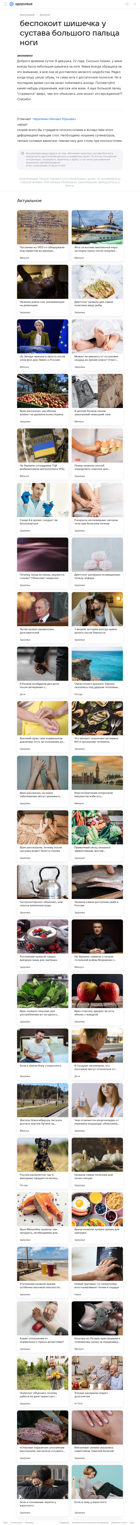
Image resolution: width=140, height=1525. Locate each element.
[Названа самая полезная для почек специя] (97, 1163)
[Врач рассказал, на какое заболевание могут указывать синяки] (42, 781)
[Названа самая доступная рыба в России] (97, 890)
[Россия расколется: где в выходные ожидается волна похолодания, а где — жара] (42, 1163)
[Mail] (12, 4)
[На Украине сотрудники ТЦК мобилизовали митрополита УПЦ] (42, 454)
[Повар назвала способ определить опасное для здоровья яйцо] (97, 454)
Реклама (29, 1522)
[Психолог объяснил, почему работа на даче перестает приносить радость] (42, 1381)
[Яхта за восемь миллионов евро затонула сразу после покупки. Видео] (97, 235)
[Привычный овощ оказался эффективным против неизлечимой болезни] (97, 835)
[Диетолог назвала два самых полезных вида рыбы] (97, 290)
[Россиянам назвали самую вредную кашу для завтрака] (42, 945)
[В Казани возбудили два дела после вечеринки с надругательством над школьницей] (42, 672)
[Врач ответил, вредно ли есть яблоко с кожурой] (97, 999)
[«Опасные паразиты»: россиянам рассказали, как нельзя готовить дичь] (42, 1436)
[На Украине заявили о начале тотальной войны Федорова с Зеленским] (97, 945)
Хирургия (45, 14)
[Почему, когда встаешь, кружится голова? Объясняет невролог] (42, 563)
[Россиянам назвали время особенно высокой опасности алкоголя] (42, 1272)
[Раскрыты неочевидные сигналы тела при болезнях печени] (97, 508)
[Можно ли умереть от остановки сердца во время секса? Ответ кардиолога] (97, 344)
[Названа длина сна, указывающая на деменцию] (42, 290)
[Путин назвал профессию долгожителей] (42, 617)
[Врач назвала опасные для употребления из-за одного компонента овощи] (42, 999)
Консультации (27, 14)
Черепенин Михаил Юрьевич (54, 119)
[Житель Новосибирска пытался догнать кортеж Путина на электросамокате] (42, 1108)
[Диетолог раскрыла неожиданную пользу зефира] (97, 563)
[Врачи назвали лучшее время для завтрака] (97, 1217)
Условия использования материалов (90, 1522)
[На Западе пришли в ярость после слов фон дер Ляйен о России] (42, 344)
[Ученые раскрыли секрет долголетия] (97, 1381)
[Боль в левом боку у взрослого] (42, 1054)
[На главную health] (23, 4)
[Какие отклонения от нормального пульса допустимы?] (42, 1326)
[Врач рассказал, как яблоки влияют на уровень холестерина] (42, 399)
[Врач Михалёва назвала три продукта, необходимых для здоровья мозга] (42, 1217)
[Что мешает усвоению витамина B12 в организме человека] (97, 726)
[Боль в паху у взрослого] (97, 1490)
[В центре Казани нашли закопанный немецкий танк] (97, 399)
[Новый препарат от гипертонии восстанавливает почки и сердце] (97, 1272)
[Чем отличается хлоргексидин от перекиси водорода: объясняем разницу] (97, 1108)
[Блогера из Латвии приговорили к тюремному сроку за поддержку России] (97, 1326)
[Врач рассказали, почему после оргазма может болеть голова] (42, 835)
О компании (16, 1522)
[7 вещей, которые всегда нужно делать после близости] (97, 617)
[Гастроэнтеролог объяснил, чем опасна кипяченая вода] (42, 890)
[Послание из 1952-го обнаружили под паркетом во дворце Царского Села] (42, 235)
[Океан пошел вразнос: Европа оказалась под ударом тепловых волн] (97, 672)
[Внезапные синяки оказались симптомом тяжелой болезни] (97, 1436)
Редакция (64, 1522)
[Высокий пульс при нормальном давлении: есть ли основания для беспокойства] (42, 726)
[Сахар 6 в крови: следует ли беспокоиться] (42, 508)
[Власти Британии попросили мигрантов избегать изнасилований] (97, 781)
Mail (5, 1522)
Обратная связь (119, 1522)
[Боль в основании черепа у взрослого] (42, 1490)
